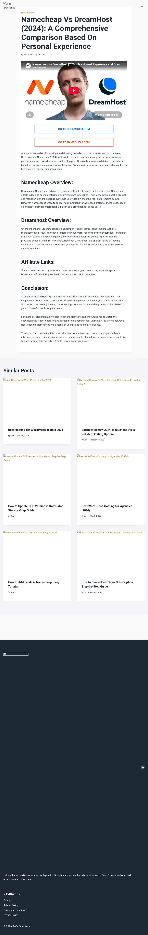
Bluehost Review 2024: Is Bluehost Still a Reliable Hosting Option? (108, 432)
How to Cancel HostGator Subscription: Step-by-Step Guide (108, 584)
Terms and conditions (15, 910)
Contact (7, 900)
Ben (25, 54)
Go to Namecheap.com (74, 142)
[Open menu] (142, 5)
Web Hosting (28, 13)
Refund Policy (10, 905)
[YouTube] (143, 767)
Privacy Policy (10, 915)
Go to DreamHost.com (74, 129)
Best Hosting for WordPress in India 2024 (35, 430)
